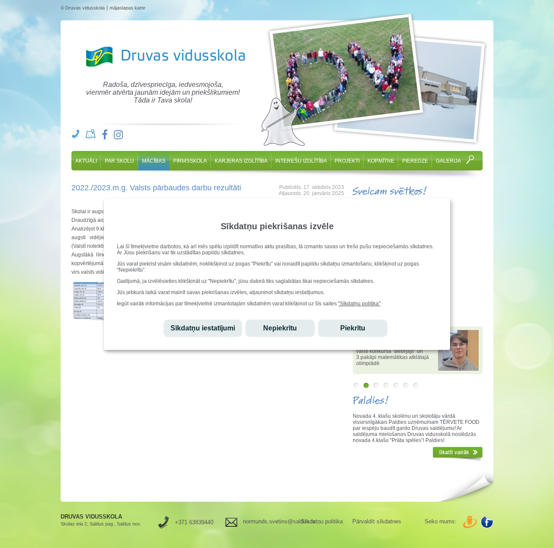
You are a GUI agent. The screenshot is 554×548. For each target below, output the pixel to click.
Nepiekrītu (280, 328)
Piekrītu (352, 328)
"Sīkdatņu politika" (359, 304)
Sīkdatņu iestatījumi (203, 328)
